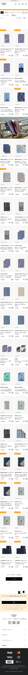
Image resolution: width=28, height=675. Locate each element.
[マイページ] (15, 4)
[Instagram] (14, 622)
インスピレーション (7, 640)
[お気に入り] (19, 4)
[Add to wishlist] (9, 55)
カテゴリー (13, 12)
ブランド (19, 12)
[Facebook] (10, 622)
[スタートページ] (4, 4)
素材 (26, 12)
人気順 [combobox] (19, 17)
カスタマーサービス (7, 629)
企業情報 (4, 645)
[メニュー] (26, 4)
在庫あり (7, 12)
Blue (13, 15)
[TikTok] (18, 622)
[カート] (22, 4)
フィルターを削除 (5, 15)
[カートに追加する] (12, 55)
